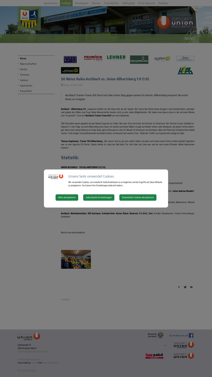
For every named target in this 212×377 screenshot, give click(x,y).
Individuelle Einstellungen (99, 197)
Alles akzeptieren (67, 197)
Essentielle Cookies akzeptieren (138, 197)
